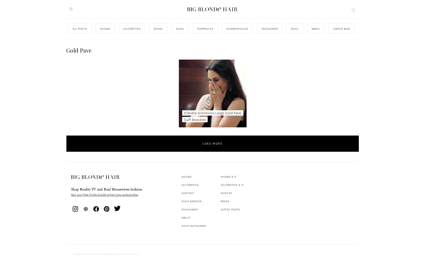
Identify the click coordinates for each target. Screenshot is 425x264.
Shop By (226, 193)
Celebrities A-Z (232, 184)
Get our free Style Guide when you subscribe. (104, 195)
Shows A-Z (228, 176)
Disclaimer (190, 209)
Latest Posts (230, 209)
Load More (212, 144)
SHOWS (105, 28)
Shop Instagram (194, 225)
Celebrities (190, 184)
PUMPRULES (205, 28)
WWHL (316, 28)
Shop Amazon (192, 201)
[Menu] (71, 9)
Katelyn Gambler (114, 254)
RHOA (180, 28)
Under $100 (341, 28)
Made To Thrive (131, 254)
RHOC (294, 28)
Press (225, 201)
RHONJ (158, 28)
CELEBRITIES (132, 28)
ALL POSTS (80, 28)
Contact (188, 193)
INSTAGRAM (269, 28)
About (186, 217)
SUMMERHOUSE (237, 28)
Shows (186, 176)
